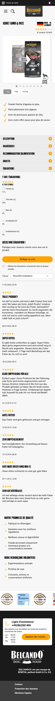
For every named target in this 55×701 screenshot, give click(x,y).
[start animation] (41, 86)
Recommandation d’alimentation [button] (19, 153)
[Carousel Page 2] (20, 86)
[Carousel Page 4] (27, 86)
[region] (27, 61)
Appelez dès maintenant (37, 636)
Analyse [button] (6, 161)
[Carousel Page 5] (31, 86)
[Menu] (6, 11)
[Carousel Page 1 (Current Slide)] (16, 86)
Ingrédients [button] (9, 146)
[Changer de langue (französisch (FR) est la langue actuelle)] (50, 3)
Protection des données (26, 688)
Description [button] (9, 138)
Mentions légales (23, 693)
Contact (18, 684)
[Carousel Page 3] (23, 86)
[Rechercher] (13, 11)
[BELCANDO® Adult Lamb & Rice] (26, 59)
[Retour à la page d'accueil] (34, 11)
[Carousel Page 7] (38, 86)
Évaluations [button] (8, 168)
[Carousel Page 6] (34, 86)
